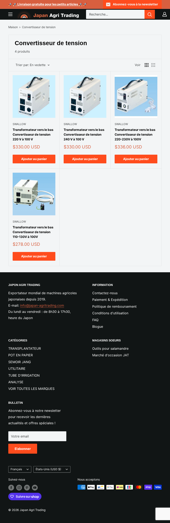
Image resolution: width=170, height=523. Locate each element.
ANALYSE (15, 382)
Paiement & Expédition (110, 300)
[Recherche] (149, 14)
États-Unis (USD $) (48, 469)
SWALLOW (19, 124)
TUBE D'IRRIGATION (24, 375)
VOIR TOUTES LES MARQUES (31, 389)
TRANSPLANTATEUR (24, 348)
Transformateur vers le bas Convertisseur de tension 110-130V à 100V (33, 232)
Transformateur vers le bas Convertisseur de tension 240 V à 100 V (84, 134)
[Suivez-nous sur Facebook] (11, 487)
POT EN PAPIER (20, 355)
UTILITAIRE (17, 368)
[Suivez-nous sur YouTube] (35, 487)
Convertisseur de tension (39, 27)
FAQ (95, 320)
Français (16, 469)
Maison (13, 27)
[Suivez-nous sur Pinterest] (27, 487)
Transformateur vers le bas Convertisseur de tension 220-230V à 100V (135, 134)
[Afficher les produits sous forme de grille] (146, 65)
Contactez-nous (105, 293)
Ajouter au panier (34, 159)
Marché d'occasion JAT (110, 355)
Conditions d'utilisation (110, 313)
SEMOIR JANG (19, 362)
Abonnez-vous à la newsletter (135, 4)
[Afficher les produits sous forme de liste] (153, 65)
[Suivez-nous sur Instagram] (19, 487)
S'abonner (23, 449)
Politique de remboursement (114, 306)
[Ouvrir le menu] (10, 14)
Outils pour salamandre (110, 348)
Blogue (97, 326)
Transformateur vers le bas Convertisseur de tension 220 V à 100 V (33, 134)
